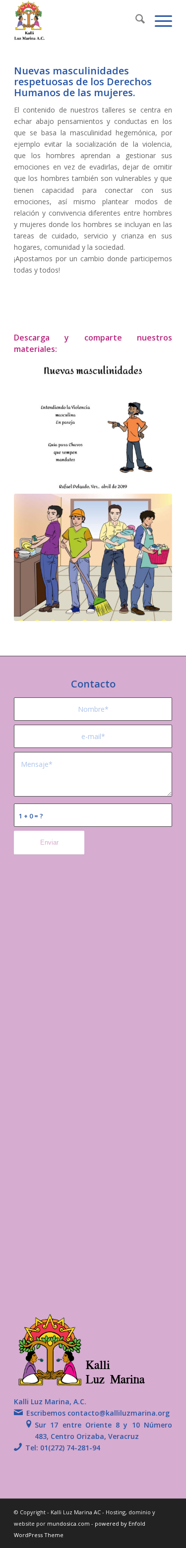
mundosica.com (69, 1523)
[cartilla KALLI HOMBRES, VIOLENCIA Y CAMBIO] (93, 425)
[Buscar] (135, 20)
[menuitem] (135, 20)
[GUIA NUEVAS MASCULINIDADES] (93, 558)
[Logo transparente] (77, 20)
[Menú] (158, 20)
